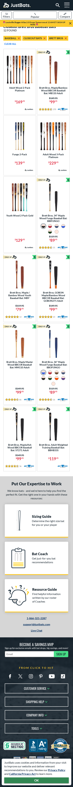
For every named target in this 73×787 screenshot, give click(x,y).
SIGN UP (61, 654)
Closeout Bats (33, 38)
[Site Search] (57, 5)
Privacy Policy (56, 770)
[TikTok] (63, 676)
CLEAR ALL (10, 43)
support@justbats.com (36, 624)
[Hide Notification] (70, 23)
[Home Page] (17, 5)
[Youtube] (52, 676)
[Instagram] (31, 676)
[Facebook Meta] (10, 676)
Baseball (10, 38)
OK (36, 780)
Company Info (35, 715)
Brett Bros (56, 38)
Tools (35, 728)
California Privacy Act (22, 773)
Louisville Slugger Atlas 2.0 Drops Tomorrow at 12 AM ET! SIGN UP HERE (35, 23)
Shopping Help (35, 701)
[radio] (43, 226)
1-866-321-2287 (37, 618)
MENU (68, 6)
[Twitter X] (20, 676)
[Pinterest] (40, 676)
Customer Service (35, 688)
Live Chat (36, 630)
